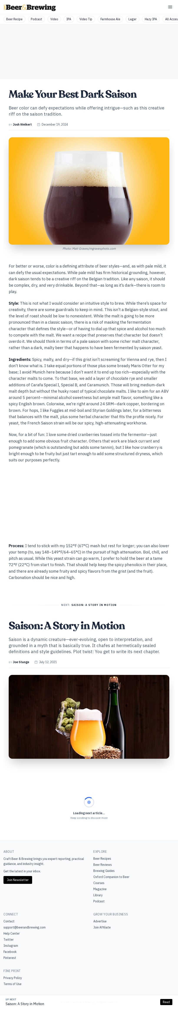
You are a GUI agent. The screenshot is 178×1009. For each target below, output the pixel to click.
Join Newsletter (18, 880)
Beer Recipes (102, 859)
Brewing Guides (104, 871)
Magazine (100, 889)
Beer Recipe (14, 19)
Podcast (36, 19)
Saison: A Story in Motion (25, 1004)
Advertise (100, 921)
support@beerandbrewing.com (24, 927)
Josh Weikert (22, 124)
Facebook (9, 952)
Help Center (11, 933)
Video (54, 19)
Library (98, 895)
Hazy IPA (151, 19)
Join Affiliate (102, 927)
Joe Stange (21, 662)
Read (166, 1002)
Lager (133, 19)
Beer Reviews (102, 865)
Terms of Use (12, 984)
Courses (98, 883)
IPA (68, 19)
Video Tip (85, 19)
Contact (9, 921)
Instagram (10, 946)
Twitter (8, 940)
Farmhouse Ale (110, 19)
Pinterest (9, 958)
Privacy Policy (12, 978)
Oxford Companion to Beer (111, 877)
